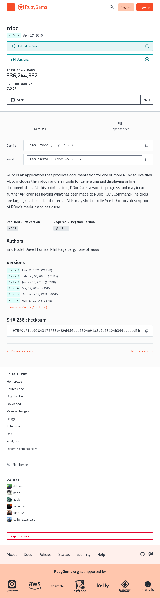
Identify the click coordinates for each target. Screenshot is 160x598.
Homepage (14, 381)
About (12, 554)
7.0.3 (13, 294)
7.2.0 (13, 276)
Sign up (145, 7)
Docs (28, 554)
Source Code (15, 388)
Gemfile (11, 145)
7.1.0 (13, 282)
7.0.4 (13, 288)
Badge (11, 418)
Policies (45, 554)
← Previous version (20, 351)
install (10, 159)
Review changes (18, 411)
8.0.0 (13, 270)
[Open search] (112, 7)
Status (64, 554)
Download (14, 403)
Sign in (126, 7)
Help (101, 554)
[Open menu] (11, 7)
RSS (9, 433)
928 (147, 99)
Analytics (13, 441)
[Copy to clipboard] (147, 145)
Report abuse (19, 536)
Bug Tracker (15, 396)
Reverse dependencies (22, 448)
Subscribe (13, 426)
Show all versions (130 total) (27, 307)
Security (84, 554)
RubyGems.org (66, 571)
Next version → (142, 351)
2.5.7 (13, 300)
